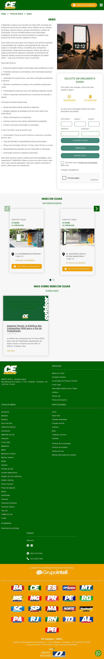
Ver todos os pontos (52, 203)
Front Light (56, 385)
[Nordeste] (86, 608)
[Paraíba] (52, 630)
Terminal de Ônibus (9, 503)
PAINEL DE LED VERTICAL (11, 476)
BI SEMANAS (6, 523)
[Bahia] (17, 588)
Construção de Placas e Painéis (64, 381)
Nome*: (78, 119)
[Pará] (17, 619)
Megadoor (5, 446)
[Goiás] (69, 588)
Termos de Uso (58, 451)
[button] (50, 280)
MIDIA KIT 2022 (58, 373)
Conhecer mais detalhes (25, 260)
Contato (55, 438)
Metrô (3, 450)
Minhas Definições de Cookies (64, 455)
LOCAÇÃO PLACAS (80, 140)
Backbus (4, 416)
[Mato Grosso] (86, 588)
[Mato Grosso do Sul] (17, 598)
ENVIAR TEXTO (80, 156)
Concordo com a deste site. (79, 164)
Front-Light (5, 442)
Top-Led (4, 511)
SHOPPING (5, 495)
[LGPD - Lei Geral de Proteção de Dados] (52, 649)
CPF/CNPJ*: (66, 119)
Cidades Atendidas (59, 419)
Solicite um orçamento (86, 5)
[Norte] (69, 608)
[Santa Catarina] (17, 608)
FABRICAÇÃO (80, 148)
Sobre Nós (56, 416)
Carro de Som (6, 423)
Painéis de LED (7, 469)
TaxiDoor (4, 499)
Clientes (55, 427)
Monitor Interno (7, 457)
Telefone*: (65, 129)
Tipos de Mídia (16, 14)
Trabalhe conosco (59, 435)
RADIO (3, 492)
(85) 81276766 (69, 100)
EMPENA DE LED (7, 435)
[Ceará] (35, 588)
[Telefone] (28, 558)
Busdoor (4, 419)
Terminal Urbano (8, 507)
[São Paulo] (35, 608)
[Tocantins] (69, 619)
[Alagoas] (86, 619)
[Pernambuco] (69, 598)
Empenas (5, 438)
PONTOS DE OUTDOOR (10, 528)
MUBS (3, 461)
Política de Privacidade (88, 163)
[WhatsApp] (98, 653)
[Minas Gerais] (35, 598)
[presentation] (7, 208)
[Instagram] (31, 545)
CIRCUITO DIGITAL (8, 427)
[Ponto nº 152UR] (27, 239)
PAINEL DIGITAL (7, 480)
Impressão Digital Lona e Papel (64, 388)
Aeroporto (5, 412)
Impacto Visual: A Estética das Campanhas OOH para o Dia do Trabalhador (24, 328)
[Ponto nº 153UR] (77, 239)
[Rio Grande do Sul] (86, 598)
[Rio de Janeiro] (35, 619)
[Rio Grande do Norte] (52, 619)
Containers (5, 431)
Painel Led (56, 396)
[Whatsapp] (28, 553)
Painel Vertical (7, 484)
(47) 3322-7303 (90, 100)
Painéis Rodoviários (9, 473)
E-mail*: (91, 119)
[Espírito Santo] (52, 588)
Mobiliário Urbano (8, 454)
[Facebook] (28, 545)
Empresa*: (85, 129)
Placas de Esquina (59, 400)
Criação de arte (58, 423)
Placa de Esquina (8, 488)
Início (54, 412)
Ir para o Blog (52, 291)
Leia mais (11, 350)
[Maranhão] (52, 608)
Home (3, 14)
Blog (54, 431)
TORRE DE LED (7, 514)
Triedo (3, 518)
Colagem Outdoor (59, 377)
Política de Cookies (59, 447)
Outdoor (55, 392)
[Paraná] (52, 598)
